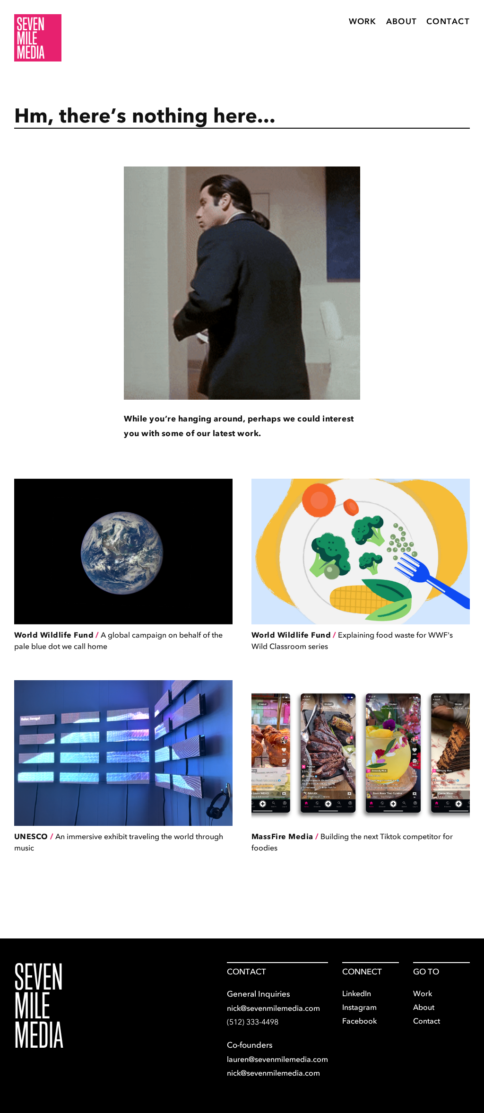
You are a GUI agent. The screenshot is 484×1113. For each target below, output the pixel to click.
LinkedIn (356, 993)
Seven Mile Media (38, 1005)
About (401, 21)
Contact (448, 21)
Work (363, 21)
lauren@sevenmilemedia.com (277, 1059)
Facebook (359, 1020)
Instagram (359, 1007)
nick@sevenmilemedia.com (273, 1008)
